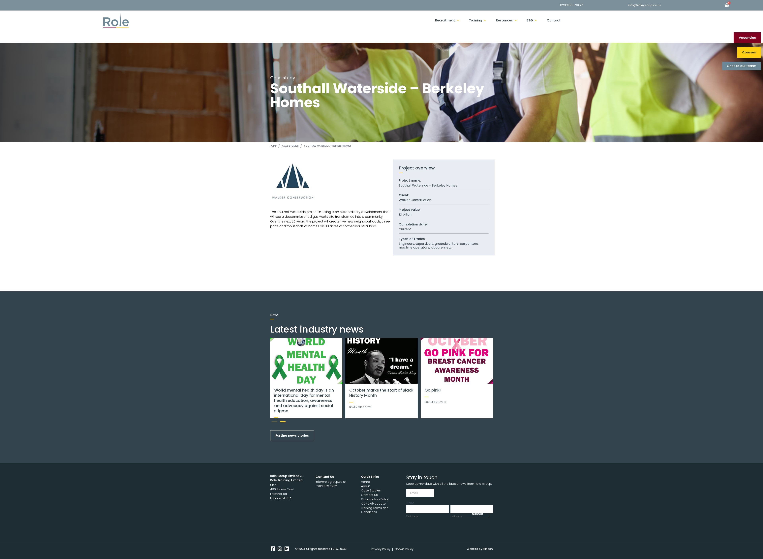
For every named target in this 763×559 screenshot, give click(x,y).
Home (365, 482)
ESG (530, 20)
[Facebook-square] (272, 548)
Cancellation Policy (375, 499)
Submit (477, 514)
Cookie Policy (404, 549)
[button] (274, 421)
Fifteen (488, 549)
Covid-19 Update (373, 503)
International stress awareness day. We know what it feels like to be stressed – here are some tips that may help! (455, 397)
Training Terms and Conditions (374, 510)
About (365, 486)
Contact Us (369, 495)
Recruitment (445, 20)
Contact (554, 20)
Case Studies (371, 490)
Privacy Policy (380, 549)
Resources (504, 20)
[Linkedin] (286, 548)
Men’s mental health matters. (378, 390)
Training (475, 20)
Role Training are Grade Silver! (303, 390)
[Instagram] (279, 548)
